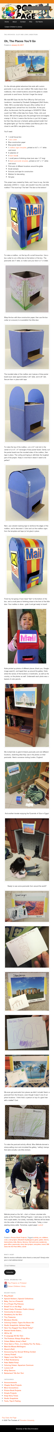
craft (6, 1240)
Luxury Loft (8, 1368)
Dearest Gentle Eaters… (13, 1330)
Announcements (10, 1382)
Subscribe (9, 1272)
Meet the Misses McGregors (15, 1346)
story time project (26, 1244)
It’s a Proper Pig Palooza (14, 1304)
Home (7, 22)
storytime (37, 1244)
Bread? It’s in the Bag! (12, 1306)
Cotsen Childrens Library (17, 1286)
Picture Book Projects (19, 1237)
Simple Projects (10, 1393)
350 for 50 (8, 1333)
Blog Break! (8, 1296)
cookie (40, 1225)
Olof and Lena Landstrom (38, 1242)
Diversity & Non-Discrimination (27, 1428)
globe (41, 1240)
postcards (16, 1244)
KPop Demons (9, 1370)
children (45, 1237)
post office (8, 1244)
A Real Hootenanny (11, 1359)
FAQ (30, 22)
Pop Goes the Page (9, 1417)
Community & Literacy (12, 1312)
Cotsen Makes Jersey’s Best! (15, 1341)
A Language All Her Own (13, 1336)
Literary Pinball (10, 1354)
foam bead (13, 155)
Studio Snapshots (11, 1398)
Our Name (39, 22)
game (36, 1240)
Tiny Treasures (10, 1317)
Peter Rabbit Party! (11, 1362)
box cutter (13, 139)
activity (36, 1237)
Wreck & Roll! (9, 1349)
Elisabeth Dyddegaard (26, 1240)
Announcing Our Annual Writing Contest (20, 1352)
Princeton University (42, 1412)
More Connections (11, 1387)
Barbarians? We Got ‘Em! (14, 1373)
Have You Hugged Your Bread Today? (18, 1328)
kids (14, 1242)
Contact (22, 22)
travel (44, 1244)
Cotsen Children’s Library (13, 27)
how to (46, 1240)
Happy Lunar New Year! (13, 1357)
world (24, 1246)
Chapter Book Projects (13, 1385)
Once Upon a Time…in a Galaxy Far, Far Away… (23, 1344)
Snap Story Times (11, 1395)
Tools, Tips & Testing (12, 1401)
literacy (25, 1242)
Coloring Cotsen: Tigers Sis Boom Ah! (19, 1322)
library (19, 1242)
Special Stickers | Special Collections (18, 1298)
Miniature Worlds (10, 1320)
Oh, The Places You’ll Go (20, 41)
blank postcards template (19, 161)
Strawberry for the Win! (13, 1314)
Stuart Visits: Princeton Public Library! (19, 1309)
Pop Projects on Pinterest (17, 1283)
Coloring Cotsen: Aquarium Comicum (19, 1365)
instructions (8, 1242)
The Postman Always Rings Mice (17, 1338)
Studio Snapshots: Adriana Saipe (17, 1325)
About (15, 22)
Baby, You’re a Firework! (13, 1301)
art (40, 1237)
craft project (12, 1240)
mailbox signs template (18, 147)
